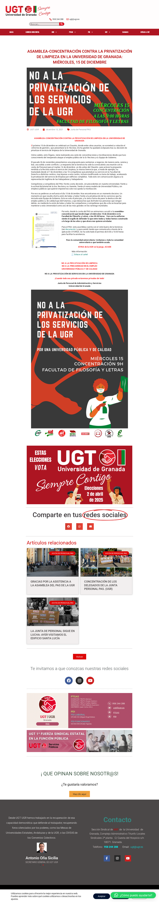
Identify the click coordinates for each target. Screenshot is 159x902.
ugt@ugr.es (137, 846)
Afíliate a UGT (145, 32)
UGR (53, 32)
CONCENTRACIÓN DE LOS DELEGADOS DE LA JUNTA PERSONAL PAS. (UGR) (100, 585)
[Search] (61, 24)
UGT (106, 32)
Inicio (11, 32)
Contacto (125, 32)
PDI (89, 32)
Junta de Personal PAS (80, 129)
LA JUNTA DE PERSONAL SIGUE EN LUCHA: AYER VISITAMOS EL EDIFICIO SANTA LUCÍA (53, 634)
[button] (68, 526)
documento (70, 229)
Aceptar (101, 896)
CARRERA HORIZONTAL (32, 32)
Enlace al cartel (81, 254)
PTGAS (71, 32)
